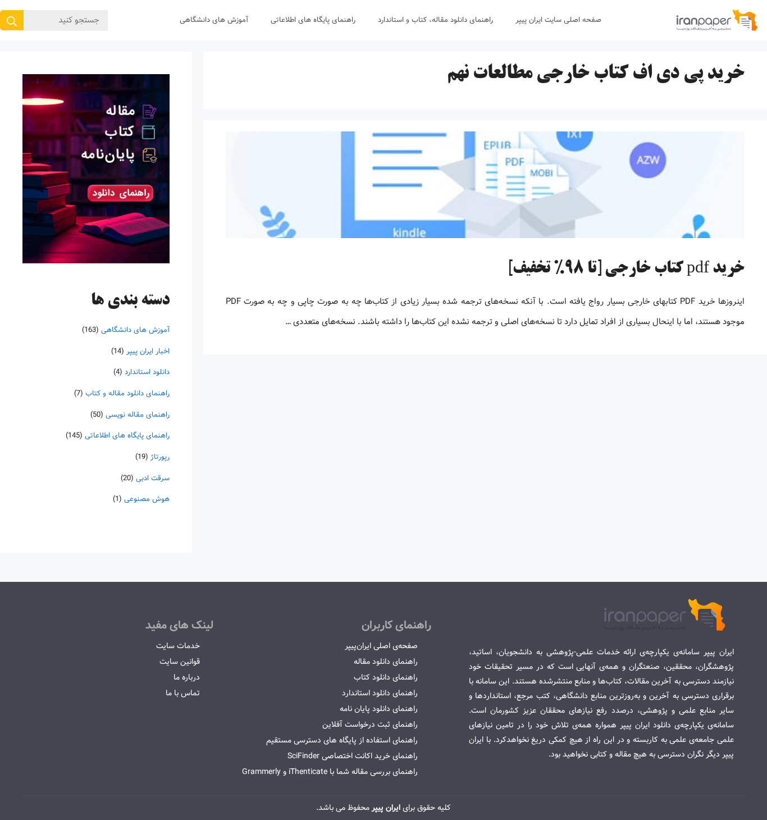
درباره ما (187, 677)
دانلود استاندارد (147, 372)
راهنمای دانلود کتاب (386, 677)
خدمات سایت (178, 646)
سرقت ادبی (153, 478)
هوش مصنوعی (147, 499)
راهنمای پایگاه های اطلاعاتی (313, 20)
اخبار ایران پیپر (148, 351)
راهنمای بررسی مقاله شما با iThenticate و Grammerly (330, 771)
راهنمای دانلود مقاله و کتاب (127, 393)
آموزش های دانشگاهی (214, 20)
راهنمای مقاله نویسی (138, 414)
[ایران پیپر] (717, 20)
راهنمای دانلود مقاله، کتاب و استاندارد (435, 20)
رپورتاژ (160, 457)
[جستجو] (12, 20)
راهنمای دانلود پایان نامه (379, 708)
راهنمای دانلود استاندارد (380, 693)
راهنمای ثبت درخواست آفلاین (370, 724)
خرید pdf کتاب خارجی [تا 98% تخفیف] (626, 269)
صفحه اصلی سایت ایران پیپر (558, 20)
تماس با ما (183, 693)
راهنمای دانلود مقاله (386, 661)
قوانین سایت (179, 661)
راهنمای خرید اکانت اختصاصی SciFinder (352, 756)
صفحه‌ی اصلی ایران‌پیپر (381, 646)
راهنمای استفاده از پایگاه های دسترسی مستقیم (342, 740)
